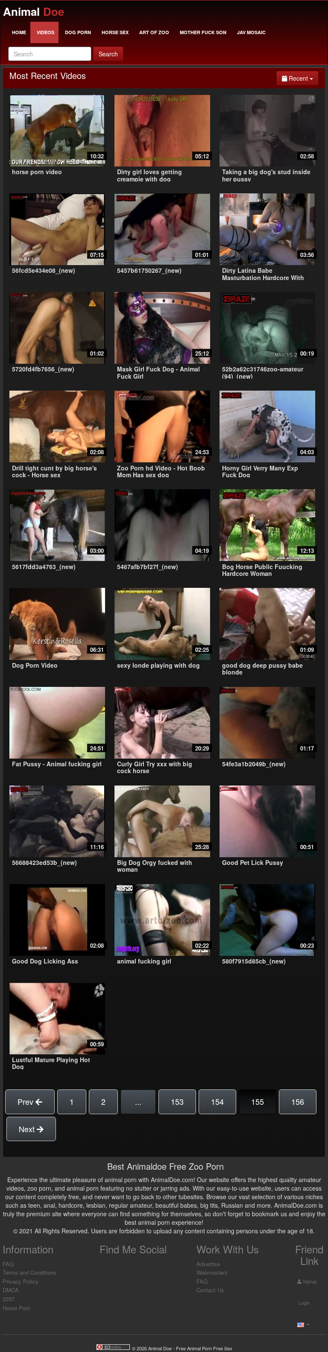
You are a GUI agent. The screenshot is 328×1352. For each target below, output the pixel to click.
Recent (303, 77)
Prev (26, 1101)
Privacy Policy (20, 1281)
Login (303, 1302)
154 (217, 1101)
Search (108, 54)
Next (28, 1128)
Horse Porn (16, 1308)
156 (297, 1101)
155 (257, 1101)
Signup (309, 1281)
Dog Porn (78, 32)
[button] (302, 1323)
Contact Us (210, 1290)
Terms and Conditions (29, 1272)
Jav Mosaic (251, 32)
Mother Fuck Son (203, 32)
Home (19, 32)
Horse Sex (115, 32)
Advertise (208, 1264)
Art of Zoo (154, 32)
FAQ (8, 1264)
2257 (9, 1299)
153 (177, 1101)
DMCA (11, 1290)
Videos (45, 32)
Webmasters (212, 1272)
